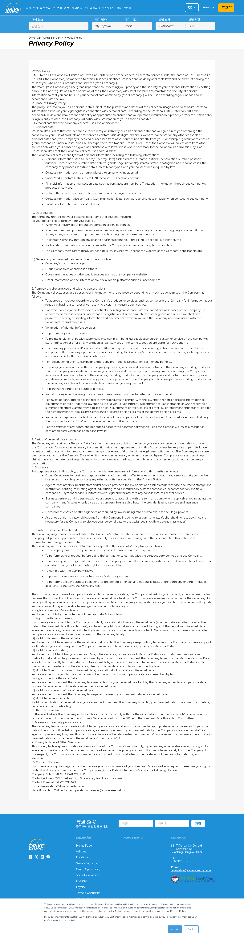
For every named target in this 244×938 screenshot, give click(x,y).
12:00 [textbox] (128, 26)
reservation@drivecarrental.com (191, 870)
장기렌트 (57, 7)
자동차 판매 (108, 7)
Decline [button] (191, 929)
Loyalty (80, 887)
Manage (208, 7)
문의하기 (128, 7)
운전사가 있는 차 (73, 7)
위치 (35, 7)
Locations (82, 857)
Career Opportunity (88, 869)
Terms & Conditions (88, 893)
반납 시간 (194, 19)
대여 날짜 (101, 19)
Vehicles (81, 851)
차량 (28, 7)
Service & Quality (86, 863)
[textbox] (58, 26)
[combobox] (58, 26)
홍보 (119, 7)
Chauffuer (82, 881)
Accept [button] (175, 929)
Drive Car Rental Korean (45, 37)
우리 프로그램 (92, 7)
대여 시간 (130, 19)
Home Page (84, 845)
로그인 (226, 8)
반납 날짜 (164, 19)
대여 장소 (37, 19)
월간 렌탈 (45, 7)
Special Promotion (87, 875)
